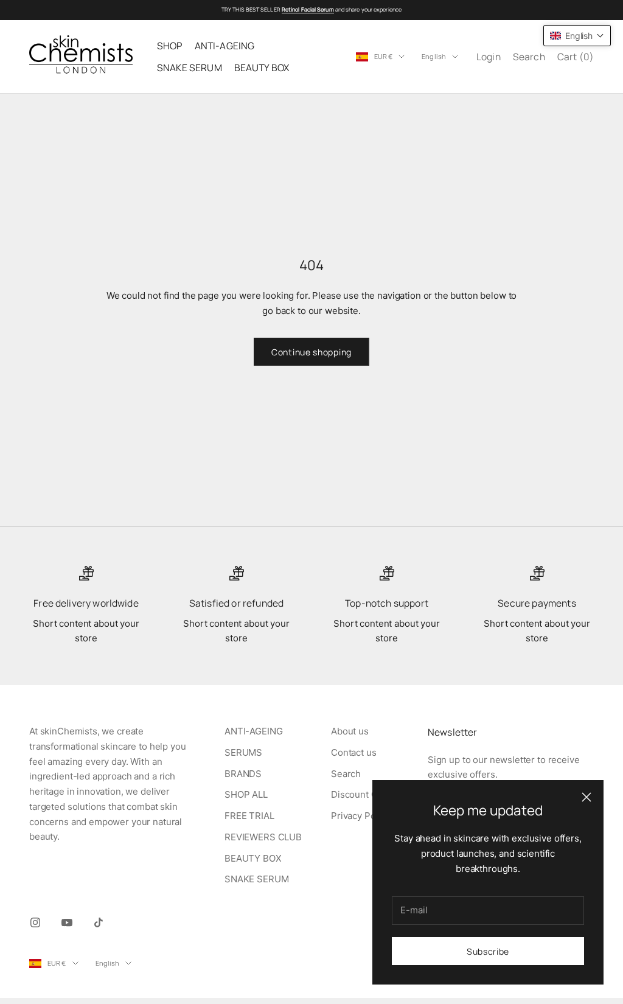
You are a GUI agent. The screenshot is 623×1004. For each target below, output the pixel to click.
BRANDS (243, 773)
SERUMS (243, 752)
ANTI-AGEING (225, 45)
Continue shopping (311, 352)
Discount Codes (365, 794)
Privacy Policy (360, 815)
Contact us (354, 752)
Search (346, 773)
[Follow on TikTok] (98, 922)
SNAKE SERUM (189, 67)
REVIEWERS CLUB (263, 837)
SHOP (170, 45)
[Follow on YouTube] (67, 922)
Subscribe (488, 951)
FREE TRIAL (249, 815)
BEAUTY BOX (262, 67)
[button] (577, 36)
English (434, 56)
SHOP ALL (246, 794)
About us (350, 731)
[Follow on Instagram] (35, 922)
